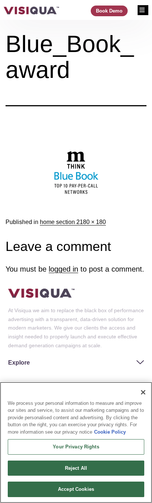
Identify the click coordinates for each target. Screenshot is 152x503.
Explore (19, 362)
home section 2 (60, 222)
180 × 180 (93, 222)
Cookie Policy (110, 432)
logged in (63, 269)
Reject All (76, 468)
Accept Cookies (76, 489)
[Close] (143, 392)
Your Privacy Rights (76, 446)
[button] (76, 362)
